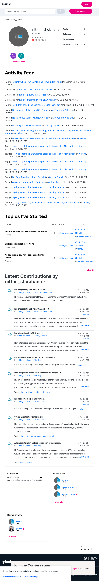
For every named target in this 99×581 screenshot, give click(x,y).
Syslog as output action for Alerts (28, 182)
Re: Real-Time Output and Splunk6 (36, 89)
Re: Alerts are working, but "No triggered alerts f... (36, 357)
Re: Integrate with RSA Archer (33, 94)
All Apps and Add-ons (62, 110)
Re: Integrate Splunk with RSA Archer (37, 99)
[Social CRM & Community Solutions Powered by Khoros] (86, 548)
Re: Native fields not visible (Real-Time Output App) (37, 82)
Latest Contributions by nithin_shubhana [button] (31, 278)
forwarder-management (37, 436)
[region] (35, 573)
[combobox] (35, 11)
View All (90, 270)
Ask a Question (80, 11)
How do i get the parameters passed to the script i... (27, 231)
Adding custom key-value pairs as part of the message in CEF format (45, 202)
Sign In (86, 4)
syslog (53, 436)
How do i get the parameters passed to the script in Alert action (43, 138)
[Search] (61, 11)
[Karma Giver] (13, 56)
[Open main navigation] (95, 4)
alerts (22, 436)
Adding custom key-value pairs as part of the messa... (24, 256)
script (37, 392)
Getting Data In (52, 125)
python (29, 392)
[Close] (68, 569)
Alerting (19, 133)
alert (22, 392)
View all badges (19, 61)
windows (46, 392)
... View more (83, 301)
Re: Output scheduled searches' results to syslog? (36, 105)
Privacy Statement (11, 576)
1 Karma (85, 314)
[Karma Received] (21, 56)
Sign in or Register (71, 568)
